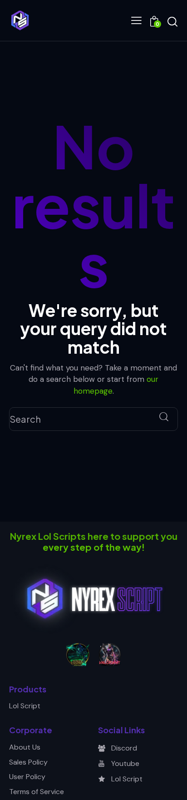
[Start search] (172, 22)
